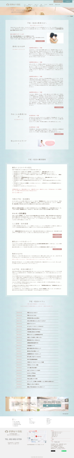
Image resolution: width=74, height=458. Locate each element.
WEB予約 (68, 1)
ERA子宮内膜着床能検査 (32, 359)
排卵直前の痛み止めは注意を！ (33, 318)
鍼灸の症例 (51, 4)
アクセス (45, 4)
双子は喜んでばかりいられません (34, 356)
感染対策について (42, 5)
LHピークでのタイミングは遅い (33, 370)
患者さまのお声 (57, 4)
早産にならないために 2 (32, 312)
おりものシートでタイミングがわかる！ (35, 326)
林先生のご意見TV (58, 249)
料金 (41, 4)
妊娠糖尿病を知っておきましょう (34, 353)
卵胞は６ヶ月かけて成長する (33, 384)
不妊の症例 (57, 234)
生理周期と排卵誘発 (31, 375)
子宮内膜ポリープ (31, 345)
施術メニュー (30, 4)
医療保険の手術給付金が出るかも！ (34, 329)
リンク (48, 424)
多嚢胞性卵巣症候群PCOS (32, 342)
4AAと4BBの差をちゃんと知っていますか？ (36, 320)
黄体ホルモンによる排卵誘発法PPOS (35, 334)
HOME (68, 16)
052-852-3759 (59, 1)
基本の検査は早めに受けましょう (34, 348)
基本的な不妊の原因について (33, 351)
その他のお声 (59, 107)
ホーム (25, 4)
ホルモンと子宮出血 (31, 373)
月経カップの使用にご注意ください (34, 337)
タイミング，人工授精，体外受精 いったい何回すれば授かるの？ (40, 381)
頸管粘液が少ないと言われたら (33, 340)
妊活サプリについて (31, 323)
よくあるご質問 (34, 5)
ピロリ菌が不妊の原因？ (32, 367)
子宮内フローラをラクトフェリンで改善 (35, 362)
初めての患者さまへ (27, 5)
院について (36, 4)
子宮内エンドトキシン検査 (32, 364)
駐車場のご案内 (57, 441)
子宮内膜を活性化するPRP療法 (33, 331)
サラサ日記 (48, 423)
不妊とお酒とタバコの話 (32, 378)
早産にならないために (31, 315)
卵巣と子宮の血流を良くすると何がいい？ (36, 386)
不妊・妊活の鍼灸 (16, 421)
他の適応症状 (15, 425)
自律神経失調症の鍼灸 (17, 424)
